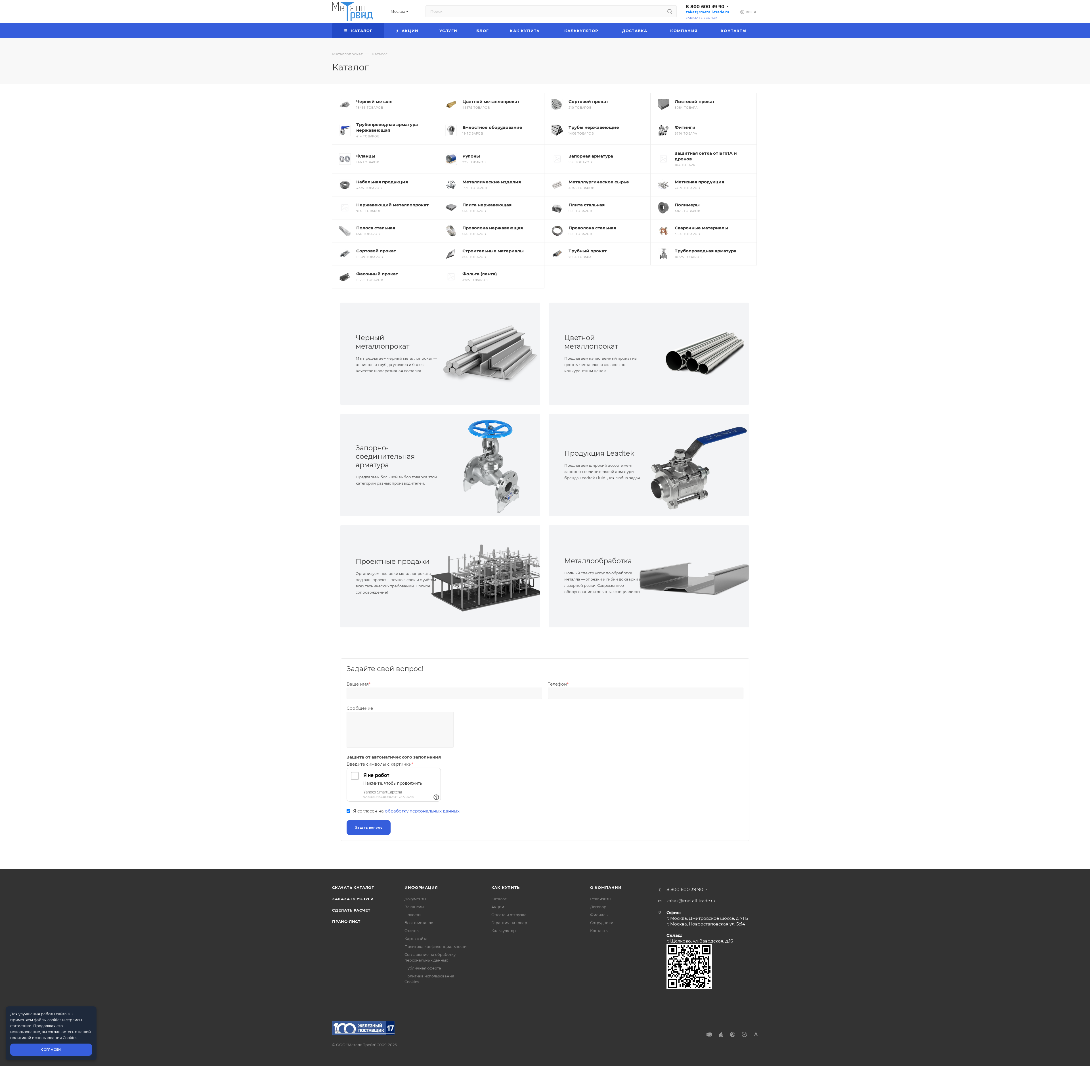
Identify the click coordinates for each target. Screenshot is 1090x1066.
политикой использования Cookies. (44, 1037)
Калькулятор (503, 930)
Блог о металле (418, 922)
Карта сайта (415, 938)
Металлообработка (598, 561)
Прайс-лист (346, 921)
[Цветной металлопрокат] (699, 354)
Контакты (599, 930)
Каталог (498, 899)
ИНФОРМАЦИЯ (421, 887)
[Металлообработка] (699, 576)
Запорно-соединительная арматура (385, 456)
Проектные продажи (393, 561)
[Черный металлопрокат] (490, 354)
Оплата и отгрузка (509, 914)
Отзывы (411, 930)
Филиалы (599, 914)
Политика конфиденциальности (435, 946)
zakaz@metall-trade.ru (707, 12)
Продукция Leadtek (599, 453)
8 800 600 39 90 (705, 6)
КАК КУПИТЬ (505, 887)
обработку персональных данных (422, 811)
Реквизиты (600, 899)
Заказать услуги (353, 899)
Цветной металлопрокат (591, 342)
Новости (412, 914)
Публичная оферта (422, 968)
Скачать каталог (353, 887)
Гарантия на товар (509, 922)
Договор (598, 906)
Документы (415, 899)
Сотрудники (601, 922)
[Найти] (670, 11)
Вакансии (414, 906)
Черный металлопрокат (382, 342)
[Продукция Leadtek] (699, 465)
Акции (497, 906)
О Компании (606, 887)
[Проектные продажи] (490, 576)
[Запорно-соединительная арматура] (490, 465)
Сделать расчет (351, 910)
